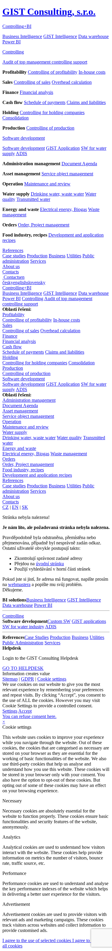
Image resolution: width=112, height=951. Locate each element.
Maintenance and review (47, 183)
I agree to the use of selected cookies (37, 940)
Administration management (29, 400)
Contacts (10, 271)
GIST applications (89, 621)
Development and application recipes (37, 475)
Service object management (67, 173)
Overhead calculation (72, 82)
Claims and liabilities (86, 102)
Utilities (74, 255)
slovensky (36, 282)
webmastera (19, 584)
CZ (5, 507)
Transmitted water (33, 199)
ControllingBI (16, 26)
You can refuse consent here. (29, 716)
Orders (8, 459)
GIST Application (63, 148)
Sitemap (10, 678)
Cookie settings (51, 678)
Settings (9, 711)
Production (37, 255)
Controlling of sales (32, 82)
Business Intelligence (22, 36)
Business (57, 255)
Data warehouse (93, 36)
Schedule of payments (44, 102)
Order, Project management (43, 224)
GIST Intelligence (60, 36)
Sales (7, 325)
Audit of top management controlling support (44, 61)
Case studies (14, 255)
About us (11, 266)
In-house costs (92, 72)
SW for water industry (23, 626)
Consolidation (15, 117)
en (22, 277)
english (20, 282)
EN (15, 507)
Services (38, 261)
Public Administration (22, 642)
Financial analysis (36, 92)
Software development (23, 138)
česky (7, 282)
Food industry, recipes (23, 469)
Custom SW (58, 621)
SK (25, 507)
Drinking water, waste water (57, 193)
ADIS (21, 153)
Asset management (20, 410)
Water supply (14, 432)
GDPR (27, 678)
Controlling (13, 51)
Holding (10, 357)
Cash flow (12, 346)
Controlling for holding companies (52, 112)
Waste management (68, 453)
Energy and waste (19, 448)
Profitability (13, 314)
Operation (11, 421)
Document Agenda (79, 163)
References (12, 250)
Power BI (11, 41)
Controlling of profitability (52, 72)
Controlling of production (50, 127)
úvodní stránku (50, 563)
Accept (25, 711)
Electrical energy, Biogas (63, 209)
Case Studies (36, 637)
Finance (9, 335)
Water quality (69, 437)
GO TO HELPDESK (23, 668)
